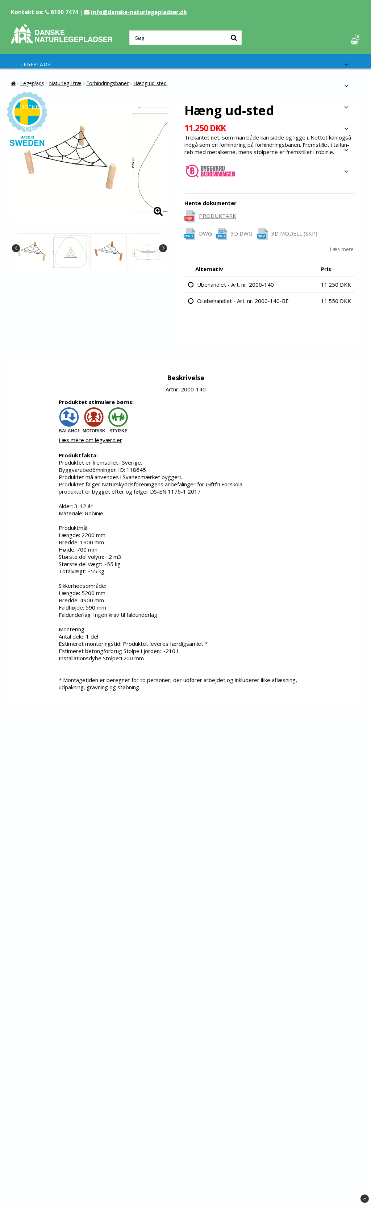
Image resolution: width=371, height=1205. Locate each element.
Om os (29, 171)
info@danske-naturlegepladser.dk (139, 12)
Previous (16, 248)
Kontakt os (37, 192)
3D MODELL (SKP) (294, 233)
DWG (205, 233)
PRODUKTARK (217, 215)
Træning (33, 85)
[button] (355, 41)
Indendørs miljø (45, 128)
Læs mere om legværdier (90, 440)
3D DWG (242, 233)
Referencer (37, 149)
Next (163, 248)
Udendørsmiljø (43, 107)
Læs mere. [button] (342, 249)
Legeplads (35, 64)
